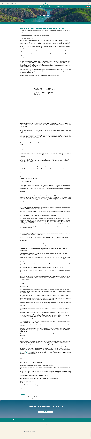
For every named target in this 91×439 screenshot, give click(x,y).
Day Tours (29, 6)
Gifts (62, 6)
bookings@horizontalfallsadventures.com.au (29, 431)
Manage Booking (41, 431)
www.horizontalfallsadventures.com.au (25, 352)
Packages (40, 6)
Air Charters (45, 6)
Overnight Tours (34, 6)
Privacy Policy (61, 429)
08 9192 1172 (30, 430)
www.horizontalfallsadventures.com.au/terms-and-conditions (44, 398)
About (55, 6)
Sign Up (45, 411)
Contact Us (58, 6)
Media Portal (51, 431)
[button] (89, 0)
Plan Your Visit (50, 6)
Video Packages (41, 429)
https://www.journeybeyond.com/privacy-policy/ (46, 396)
